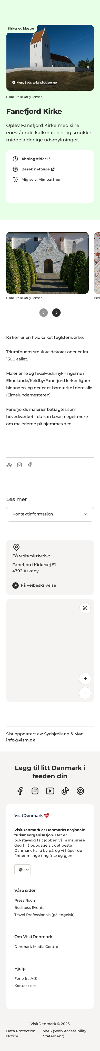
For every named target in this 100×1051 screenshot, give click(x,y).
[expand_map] (85, 607)
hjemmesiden (57, 423)
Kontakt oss (25, 985)
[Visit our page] (35, 790)
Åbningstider (34, 159)
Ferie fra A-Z (25, 978)
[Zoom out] (85, 693)
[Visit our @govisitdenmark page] (65, 790)
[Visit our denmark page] (19, 790)
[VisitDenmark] (31, 815)
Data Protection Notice (21, 1033)
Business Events (29, 907)
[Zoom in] (85, 679)
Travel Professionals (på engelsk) (44, 914)
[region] (50, 650)
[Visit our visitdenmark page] (50, 790)
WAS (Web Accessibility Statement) (64, 1033)
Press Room (25, 900)
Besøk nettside (36, 169)
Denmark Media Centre (36, 946)
